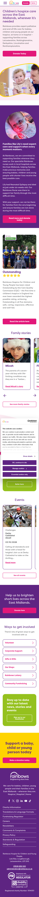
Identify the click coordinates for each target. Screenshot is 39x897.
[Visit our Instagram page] (17, 800)
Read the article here (19, 321)
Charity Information (12, 807)
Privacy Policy (9, 835)
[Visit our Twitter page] (13, 800)
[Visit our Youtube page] (26, 800)
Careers (6, 821)
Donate (26, 3)
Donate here (19, 610)
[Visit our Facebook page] (9, 800)
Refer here (19, 484)
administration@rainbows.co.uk (19, 869)
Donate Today (19, 53)
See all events (19, 575)
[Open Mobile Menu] (5, 3)
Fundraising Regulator (13, 816)
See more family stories (19, 404)
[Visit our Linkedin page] (21, 800)
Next (35, 395)
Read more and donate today (19, 219)
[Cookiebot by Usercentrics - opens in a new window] (28, 421)
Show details (28, 456)
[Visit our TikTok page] (30, 800)
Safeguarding (9, 844)
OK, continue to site (19, 462)
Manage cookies (18, 468)
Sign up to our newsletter (19, 718)
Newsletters (8, 826)
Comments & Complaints (14, 830)
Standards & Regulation (14, 839)
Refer (34, 3)
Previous (5, 395)
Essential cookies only (19, 474)
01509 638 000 (19, 866)
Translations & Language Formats (18, 812)
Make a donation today (20, 760)
